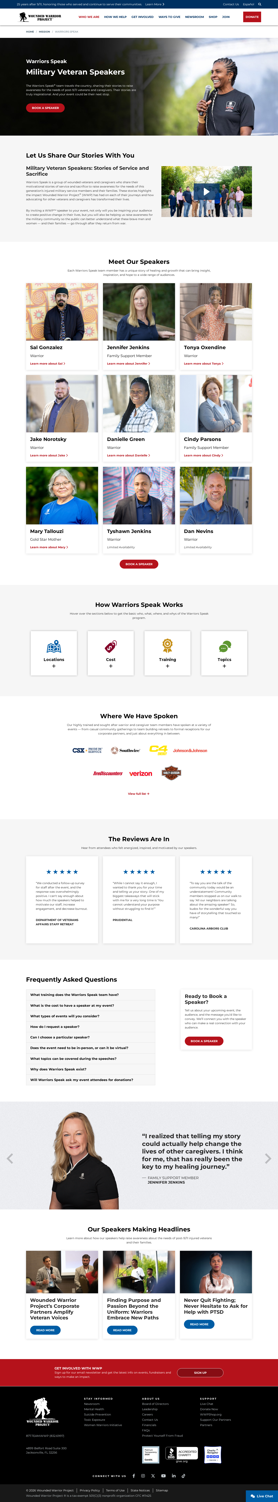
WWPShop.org (211, 1414)
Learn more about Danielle (127, 455)
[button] (207, 191)
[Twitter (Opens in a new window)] (153, 1475)
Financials (149, 1425)
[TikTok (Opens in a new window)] (183, 1475)
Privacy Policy (90, 1490)
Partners (206, 1425)
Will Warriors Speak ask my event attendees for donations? (81, 1080)
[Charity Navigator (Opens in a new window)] (212, 1455)
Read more (45, 1330)
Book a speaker (45, 108)
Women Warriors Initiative (103, 1425)
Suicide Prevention (97, 1414)
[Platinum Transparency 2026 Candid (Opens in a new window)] (150, 1455)
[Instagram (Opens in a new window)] (143, 1475)
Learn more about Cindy (202, 455)
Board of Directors (155, 1404)
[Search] (259, 4)
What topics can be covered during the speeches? (73, 1059)
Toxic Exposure (94, 1420)
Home (30, 31)
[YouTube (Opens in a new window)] (163, 1475)
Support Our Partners (215, 1420)
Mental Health (94, 1409)
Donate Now (209, 1409)
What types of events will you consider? (64, 1016)
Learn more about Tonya (203, 363)
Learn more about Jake (48, 455)
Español (248, 4)
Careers (147, 1414)
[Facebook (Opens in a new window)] (133, 1475)
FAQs (146, 1430)
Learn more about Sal (46, 363)
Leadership (150, 1409)
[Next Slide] (268, 1158)
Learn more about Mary (48, 547)
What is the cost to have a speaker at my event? (72, 1006)
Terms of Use (115, 1490)
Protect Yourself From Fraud (162, 1435)
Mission (44, 31)
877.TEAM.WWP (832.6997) (45, 1436)
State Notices (140, 1490)
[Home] (39, 17)
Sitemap (162, 1490)
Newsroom (92, 1404)
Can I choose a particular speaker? (60, 1037)
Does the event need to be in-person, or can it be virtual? (79, 1048)
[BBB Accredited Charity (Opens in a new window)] (181, 1455)
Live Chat (206, 1404)
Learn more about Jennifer (127, 363)
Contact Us (231, 4)
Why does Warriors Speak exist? (58, 1069)
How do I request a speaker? (54, 1027)
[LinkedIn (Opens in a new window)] (174, 1475)
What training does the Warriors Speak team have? (74, 995)
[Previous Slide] (10, 1158)
